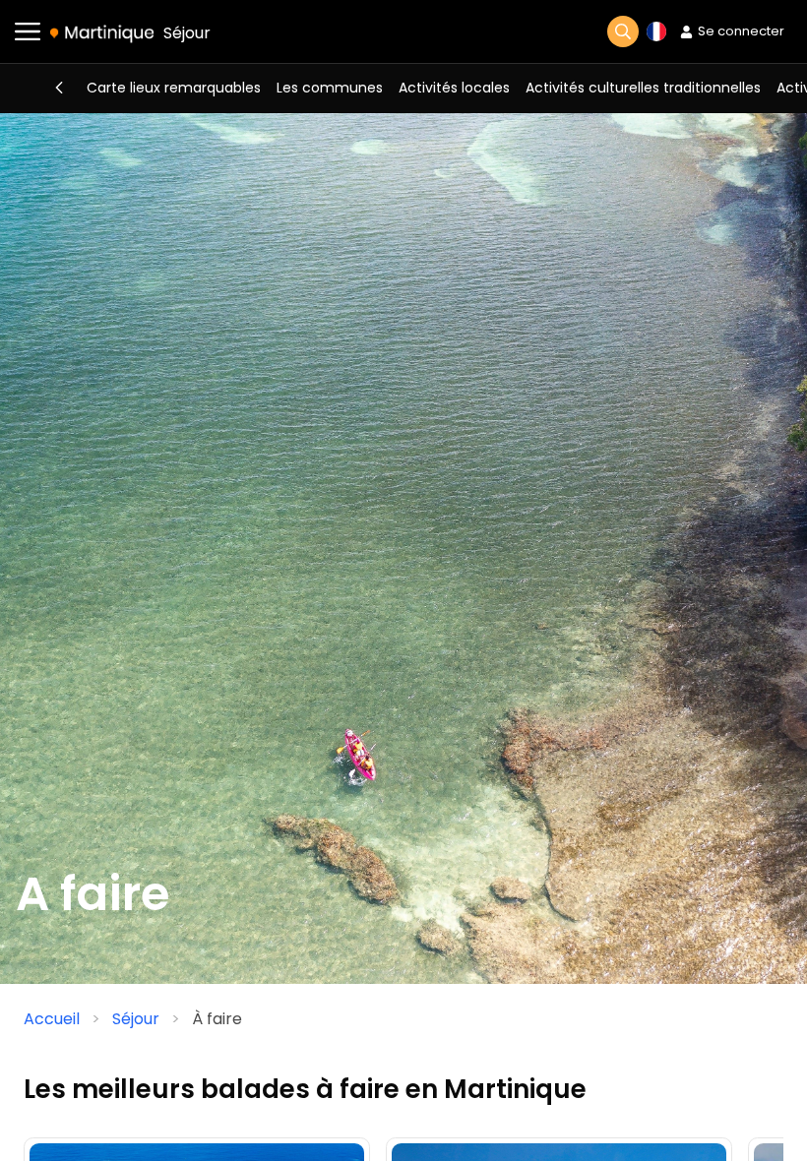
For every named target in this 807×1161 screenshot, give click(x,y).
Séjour (187, 33)
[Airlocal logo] (102, 32)
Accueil (52, 1019)
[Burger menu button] (27, 31)
